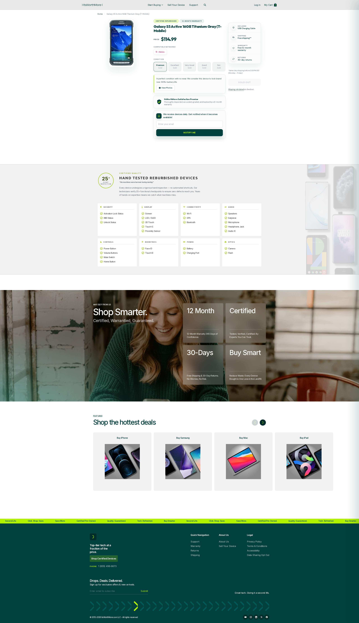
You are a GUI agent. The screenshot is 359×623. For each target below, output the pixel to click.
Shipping (195, 555)
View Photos (166, 88)
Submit (144, 591)
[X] (261, 617)
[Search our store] (204, 4)
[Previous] (255, 422)
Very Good (189, 66)
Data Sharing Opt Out (258, 555)
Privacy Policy (254, 541)
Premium (160, 66)
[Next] (263, 422)
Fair (219, 66)
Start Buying (154, 5)
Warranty (195, 546)
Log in (257, 5)
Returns (195, 550)
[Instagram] (250, 617)
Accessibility (253, 550)
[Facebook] (266, 617)
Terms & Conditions (257, 546)
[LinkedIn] (256, 617)
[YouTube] (245, 617)
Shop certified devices (103, 558)
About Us (224, 541)
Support (193, 5)
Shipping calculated (236, 89)
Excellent (175, 66)
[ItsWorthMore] (92, 5)
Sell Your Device (176, 5)
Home (100, 14)
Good (204, 66)
